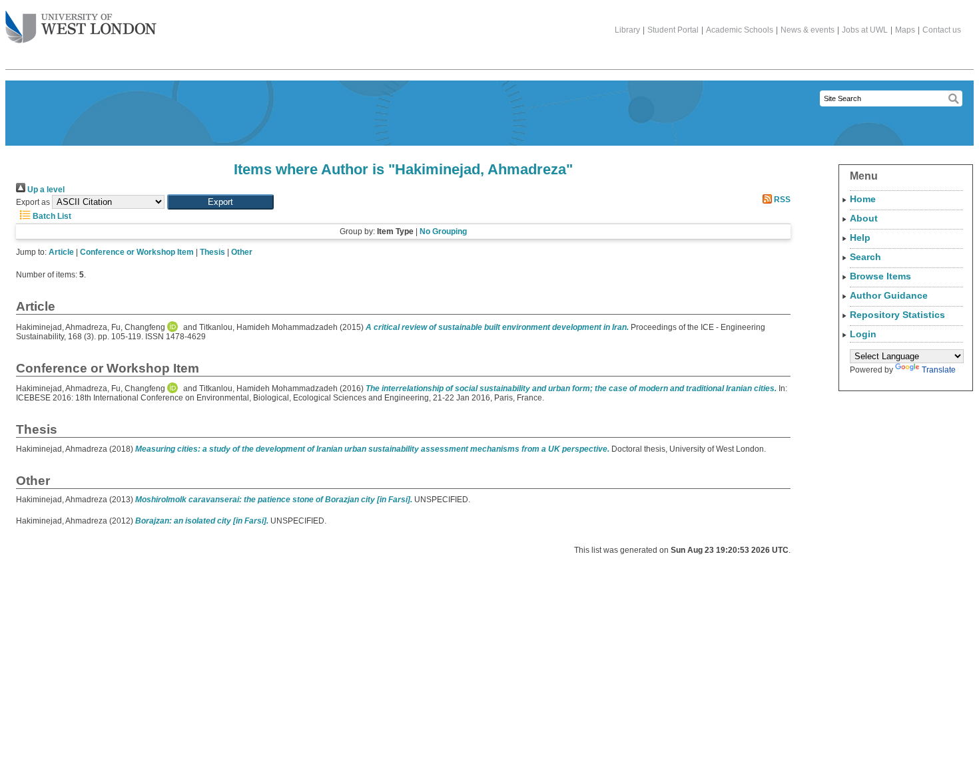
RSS (781, 199)
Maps (905, 30)
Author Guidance (889, 295)
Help (860, 237)
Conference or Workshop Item (137, 252)
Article (61, 252)
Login (863, 334)
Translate (939, 370)
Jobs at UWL (865, 30)
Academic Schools (739, 30)
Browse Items (880, 276)
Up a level (45, 189)
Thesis (212, 252)
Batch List (51, 216)
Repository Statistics (897, 314)
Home (863, 199)
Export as (33, 202)
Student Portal (673, 30)
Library (627, 30)
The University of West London (81, 28)
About (864, 218)
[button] (220, 202)
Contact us (941, 30)
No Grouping (443, 231)
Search (865, 256)
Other (241, 252)
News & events (807, 30)
